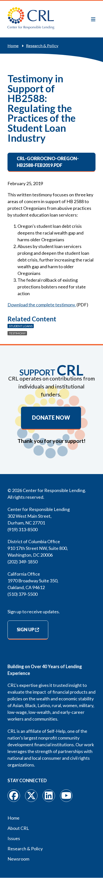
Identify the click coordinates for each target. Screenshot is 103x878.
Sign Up (25, 629)
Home (13, 45)
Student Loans (20, 326)
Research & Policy (42, 45)
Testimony (17, 333)
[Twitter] (31, 795)
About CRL (18, 828)
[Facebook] (14, 795)
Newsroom (18, 859)
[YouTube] (66, 795)
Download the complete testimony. (42, 304)
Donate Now (51, 417)
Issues (14, 838)
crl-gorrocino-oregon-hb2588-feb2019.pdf (48, 162)
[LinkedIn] (48, 795)
